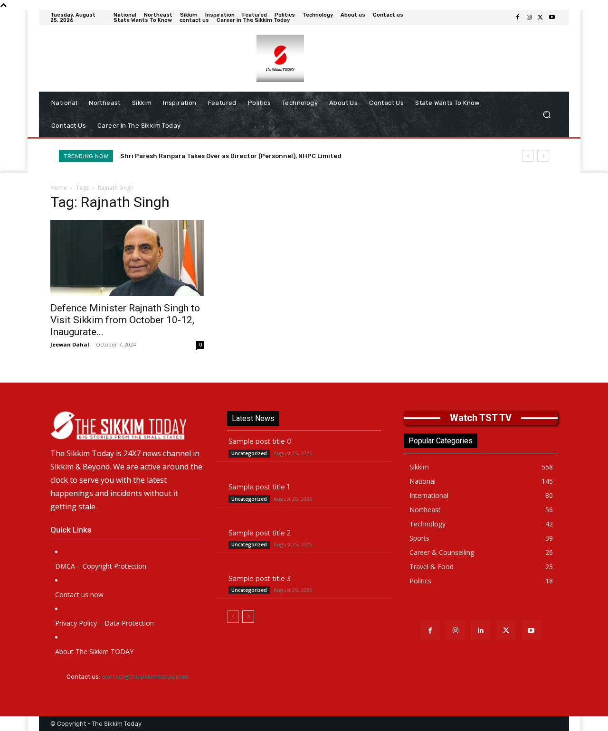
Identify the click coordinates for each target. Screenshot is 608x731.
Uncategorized (249, 453)
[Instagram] (529, 17)
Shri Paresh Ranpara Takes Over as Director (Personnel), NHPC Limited (231, 155)
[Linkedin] (480, 630)
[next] (543, 156)
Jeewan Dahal (69, 344)
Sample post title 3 (259, 578)
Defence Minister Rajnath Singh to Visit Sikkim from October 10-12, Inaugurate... (125, 319)
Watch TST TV (481, 417)
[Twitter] (540, 17)
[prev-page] (233, 616)
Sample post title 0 (260, 441)
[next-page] (248, 616)
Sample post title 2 (259, 533)
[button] (546, 114)
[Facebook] (517, 17)
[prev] (528, 156)
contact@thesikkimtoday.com (145, 676)
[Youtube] (552, 17)
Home (58, 188)
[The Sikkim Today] (127, 425)
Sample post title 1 (259, 487)
